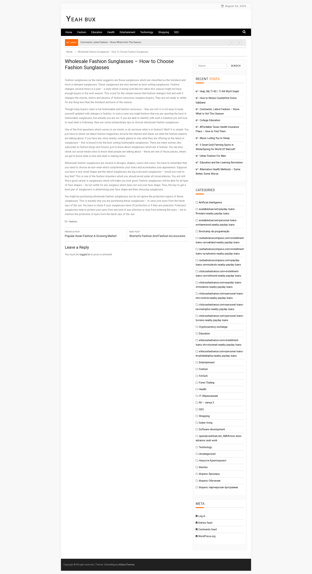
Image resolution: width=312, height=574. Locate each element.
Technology (146, 32)
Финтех (203, 467)
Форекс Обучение (210, 480)
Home (68, 32)
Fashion (81, 32)
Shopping (163, 32)
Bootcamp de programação (214, 231)
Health (111, 32)
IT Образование (208, 395)
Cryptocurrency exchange (213, 326)
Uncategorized (207, 453)
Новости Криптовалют (212, 460)
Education (96, 32)
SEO (176, 32)
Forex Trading (206, 382)
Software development (212, 429)
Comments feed (207, 529)
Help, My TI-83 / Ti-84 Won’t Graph (219, 91)
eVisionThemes (126, 564)
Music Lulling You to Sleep (215, 138)
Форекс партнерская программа (218, 487)
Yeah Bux (81, 19)
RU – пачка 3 (206, 402)
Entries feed (205, 522)
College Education (210, 120)
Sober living (205, 422)
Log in (201, 516)
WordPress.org (206, 536)
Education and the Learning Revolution (221, 162)
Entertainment (127, 32)
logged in (84, 254)
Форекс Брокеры (209, 473)
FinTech (203, 375)
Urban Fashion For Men (213, 155)
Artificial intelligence (210, 202)
